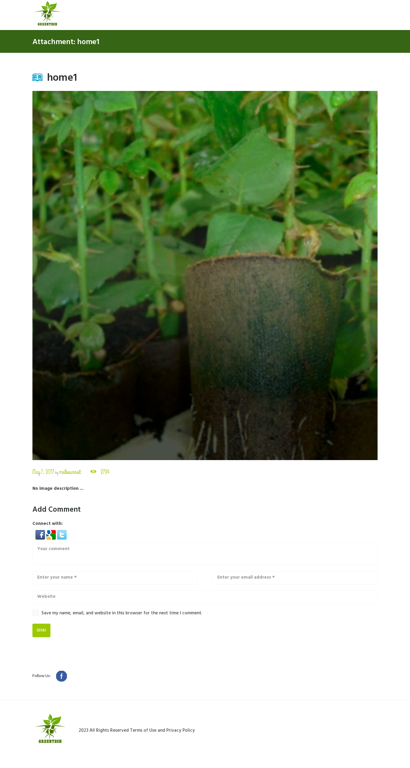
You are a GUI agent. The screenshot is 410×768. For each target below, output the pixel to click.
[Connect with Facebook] (40, 533)
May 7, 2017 (43, 472)
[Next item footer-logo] (291, 275)
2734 (105, 472)
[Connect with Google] (51, 533)
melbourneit (69, 472)
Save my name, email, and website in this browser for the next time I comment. (121, 613)
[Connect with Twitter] (62, 533)
